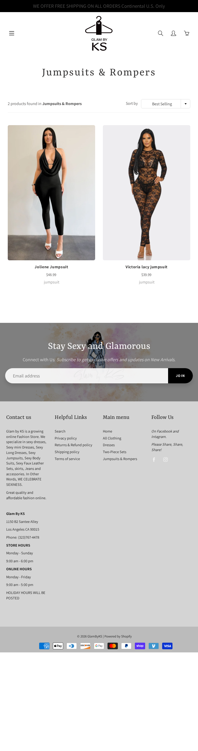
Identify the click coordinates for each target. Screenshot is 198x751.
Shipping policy (67, 451)
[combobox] (165, 103)
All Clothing (112, 438)
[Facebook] (154, 459)
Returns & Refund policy (73, 444)
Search (60, 431)
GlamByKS (94, 636)
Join (180, 375)
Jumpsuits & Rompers (120, 458)
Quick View (51, 193)
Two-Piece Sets (114, 451)
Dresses (109, 444)
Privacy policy (66, 438)
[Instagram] (165, 459)
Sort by (132, 103)
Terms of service (67, 458)
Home (107, 431)
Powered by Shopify (118, 636)
